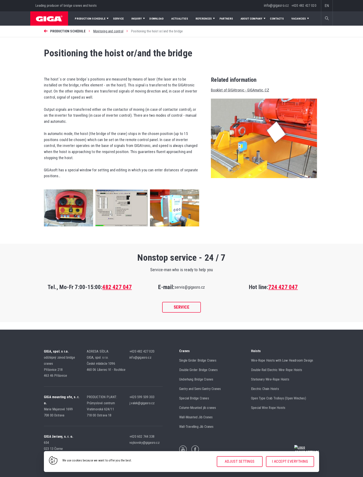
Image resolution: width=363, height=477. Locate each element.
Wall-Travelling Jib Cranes (196, 427)
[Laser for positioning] (173, 227)
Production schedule (67, 31)
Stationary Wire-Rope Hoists (270, 379)
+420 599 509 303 (142, 397)
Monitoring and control (108, 31)
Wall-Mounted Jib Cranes (196, 417)
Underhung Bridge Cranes (196, 379)
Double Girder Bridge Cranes (198, 370)
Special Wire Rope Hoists (268, 408)
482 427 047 (117, 287)
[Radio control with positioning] (68, 227)
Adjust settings (240, 461)
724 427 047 (283, 287)
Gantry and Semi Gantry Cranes (200, 389)
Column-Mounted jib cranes (197, 408)
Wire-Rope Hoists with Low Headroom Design (282, 360)
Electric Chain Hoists (265, 389)
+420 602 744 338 (142, 437)
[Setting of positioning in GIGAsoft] (120, 227)
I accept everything (290, 461)
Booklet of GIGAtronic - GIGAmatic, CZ (240, 90)
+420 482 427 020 (304, 6)
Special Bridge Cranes (194, 398)
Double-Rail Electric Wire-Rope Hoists (276, 370)
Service (181, 307)
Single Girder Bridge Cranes (197, 360)
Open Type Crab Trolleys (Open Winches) (278, 398)
